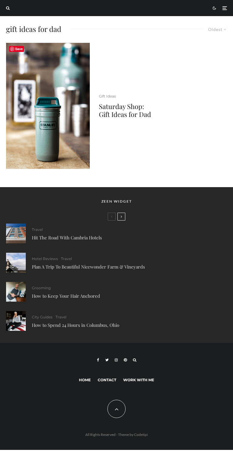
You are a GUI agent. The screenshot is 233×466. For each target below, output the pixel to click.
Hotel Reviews (45, 258)
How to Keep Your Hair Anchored (66, 296)
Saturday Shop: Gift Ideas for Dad (125, 110)
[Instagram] (116, 360)
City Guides (42, 317)
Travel (37, 229)
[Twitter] (107, 360)
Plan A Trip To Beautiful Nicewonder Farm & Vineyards (88, 266)
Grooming (41, 288)
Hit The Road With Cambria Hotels (67, 237)
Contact (107, 380)
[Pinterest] (125, 360)
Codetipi (141, 434)
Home (85, 380)
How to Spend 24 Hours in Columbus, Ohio (75, 325)
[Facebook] (98, 360)
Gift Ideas (107, 96)
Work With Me (138, 380)
